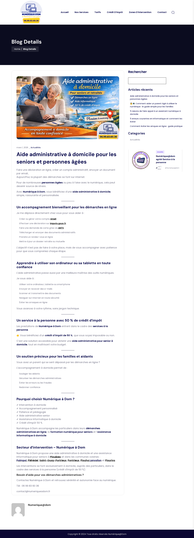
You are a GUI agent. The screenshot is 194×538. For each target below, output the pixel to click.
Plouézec (55, 456)
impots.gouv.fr (58, 223)
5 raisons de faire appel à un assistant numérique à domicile (155, 112)
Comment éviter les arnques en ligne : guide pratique (156, 126)
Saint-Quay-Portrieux (53, 460)
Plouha (85, 460)
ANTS (61, 227)
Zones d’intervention (140, 12)
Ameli (53, 218)
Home (17, 49)
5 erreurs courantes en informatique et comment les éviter (156, 120)
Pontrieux (73, 460)
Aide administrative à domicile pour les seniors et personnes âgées (154, 97)
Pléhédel (33, 460)
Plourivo (110, 460)
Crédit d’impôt (115, 12)
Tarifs (97, 12)
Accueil (64, 12)
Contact (162, 12)
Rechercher (137, 71)
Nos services (81, 12)
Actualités (36, 147)
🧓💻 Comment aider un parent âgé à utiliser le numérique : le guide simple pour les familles (153, 105)
